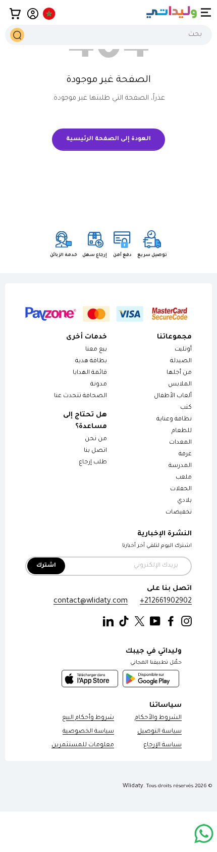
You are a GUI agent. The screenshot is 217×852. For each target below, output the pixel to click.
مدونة (98, 384)
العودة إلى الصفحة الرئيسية (108, 139)
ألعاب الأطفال (173, 396)
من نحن (96, 439)
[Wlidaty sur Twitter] (139, 621)
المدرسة (180, 466)
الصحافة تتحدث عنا (80, 396)
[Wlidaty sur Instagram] (186, 621)
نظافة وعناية (174, 419)
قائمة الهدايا (90, 373)
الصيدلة (181, 361)
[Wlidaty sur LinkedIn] (108, 621)
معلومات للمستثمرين (82, 745)
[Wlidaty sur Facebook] (171, 621)
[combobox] (108, 35)
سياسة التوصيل (159, 732)
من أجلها (179, 373)
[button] (15, 14)
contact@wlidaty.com (90, 601)
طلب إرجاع (93, 462)
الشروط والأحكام (158, 718)
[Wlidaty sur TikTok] (124, 621)
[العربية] (49, 14)
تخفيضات (179, 512)
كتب (186, 408)
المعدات (180, 443)
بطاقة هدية (91, 361)
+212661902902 (166, 601)
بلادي (184, 501)
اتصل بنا (95, 451)
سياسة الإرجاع (162, 745)
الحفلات (181, 489)
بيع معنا (96, 350)
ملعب (184, 478)
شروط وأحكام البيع (88, 718)
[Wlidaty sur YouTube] (155, 621)
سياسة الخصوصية (88, 732)
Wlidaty (133, 786)
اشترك (46, 566)
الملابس (180, 384)
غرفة (185, 454)
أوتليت (183, 350)
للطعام (182, 431)
